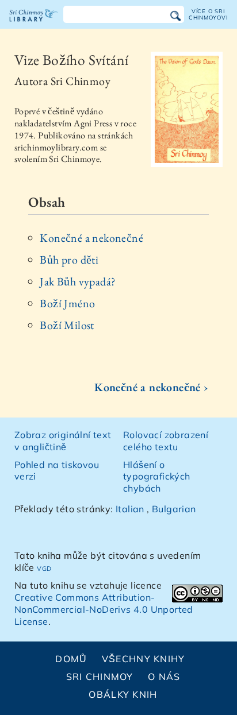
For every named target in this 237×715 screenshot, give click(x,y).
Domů (71, 658)
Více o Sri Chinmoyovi (208, 14)
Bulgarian (174, 509)
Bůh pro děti (69, 259)
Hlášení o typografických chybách (156, 476)
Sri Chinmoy (99, 676)
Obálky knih (123, 694)
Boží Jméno (67, 303)
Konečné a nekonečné (91, 237)
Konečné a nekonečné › (151, 387)
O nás (164, 676)
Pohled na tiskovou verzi (56, 470)
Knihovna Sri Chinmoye (33, 25)
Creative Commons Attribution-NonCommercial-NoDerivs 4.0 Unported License (103, 609)
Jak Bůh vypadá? (78, 281)
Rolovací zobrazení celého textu (165, 441)
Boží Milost (67, 325)
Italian (130, 509)
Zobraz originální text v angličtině (63, 441)
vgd (44, 567)
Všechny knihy (143, 658)
